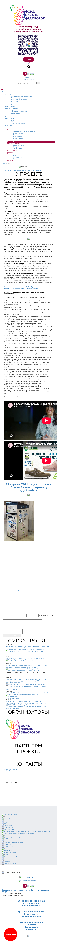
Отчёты (13, 105)
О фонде (8, 94)
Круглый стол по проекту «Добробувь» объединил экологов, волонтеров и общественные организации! (27, 666)
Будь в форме (15, 113)
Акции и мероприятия (31, 922)
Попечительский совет (19, 99)
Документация (16, 103)
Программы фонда (11, 108)
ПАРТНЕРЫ (39, 170)
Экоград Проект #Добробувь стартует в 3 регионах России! (27, 658)
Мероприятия (10, 115)
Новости (8, 117)
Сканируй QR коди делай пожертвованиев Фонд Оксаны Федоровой (28, 29)
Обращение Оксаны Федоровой (22, 96)
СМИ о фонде (15, 122)
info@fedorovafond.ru (28, 79)
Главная (5, 164)
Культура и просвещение (19, 111)
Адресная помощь (17, 110)
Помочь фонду (10, 106)
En (29, 64)
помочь (28, 59)
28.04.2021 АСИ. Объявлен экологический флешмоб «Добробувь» (28, 693)
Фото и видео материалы (19, 123)
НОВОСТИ (30, 170)
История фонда (16, 98)
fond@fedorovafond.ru (11, 769)
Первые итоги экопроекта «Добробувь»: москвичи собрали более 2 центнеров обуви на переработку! (27, 288)
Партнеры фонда (16, 101)
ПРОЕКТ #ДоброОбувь (12, 170)
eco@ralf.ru (21, 590)
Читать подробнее (12, 655)
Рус (28, 62)
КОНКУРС (23, 170)
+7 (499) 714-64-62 (28, 77)
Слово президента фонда (31, 901)
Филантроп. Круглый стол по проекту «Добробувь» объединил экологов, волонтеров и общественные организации (28, 647)
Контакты (8, 125)
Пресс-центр (9, 118)
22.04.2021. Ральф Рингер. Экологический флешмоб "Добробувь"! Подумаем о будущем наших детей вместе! (26, 702)
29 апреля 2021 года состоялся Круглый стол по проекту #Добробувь (28, 487)
